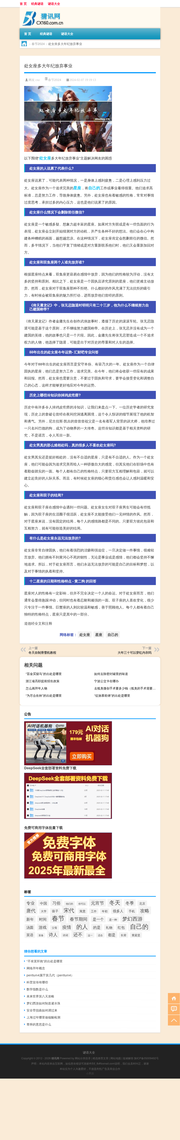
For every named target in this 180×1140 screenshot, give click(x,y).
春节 (58, 917)
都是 (111, 934)
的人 (82, 926)
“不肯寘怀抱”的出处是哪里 (45, 961)
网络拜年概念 (36, 968)
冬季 (130, 903)
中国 (43, 903)
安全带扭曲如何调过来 (42, 1010)
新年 (30, 919)
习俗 (56, 903)
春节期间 (78, 919)
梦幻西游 (132, 918)
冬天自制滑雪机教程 (42, 652)
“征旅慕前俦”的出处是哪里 (112, 695)
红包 (121, 927)
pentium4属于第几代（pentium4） (50, 975)
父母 (54, 927)
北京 (142, 903)
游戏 (43, 927)
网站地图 (115, 1058)
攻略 (144, 910)
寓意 (82, 911)
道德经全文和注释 (38, 623)
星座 (77, 188)
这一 (90, 935)
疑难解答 (128, 1058)
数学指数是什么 (37, 989)
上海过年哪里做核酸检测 (43, 1017)
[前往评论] (173, 1009)
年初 (105, 911)
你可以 (82, 903)
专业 (30, 903)
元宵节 (97, 903)
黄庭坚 (136, 935)
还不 (78, 934)
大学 (44, 911)
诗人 (53, 934)
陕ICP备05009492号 (146, 1058)
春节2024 (38, 43)
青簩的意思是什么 (39, 1024)
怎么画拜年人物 (36, 688)
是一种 (113, 919)
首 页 (23, 3)
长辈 (123, 935)
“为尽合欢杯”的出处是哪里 (44, 695)
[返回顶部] (173, 1020)
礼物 (109, 927)
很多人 (118, 910)
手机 (132, 911)
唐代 (31, 910)
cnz (38, 80)
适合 (100, 935)
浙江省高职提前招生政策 (42, 681)
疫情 (66, 927)
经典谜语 (37, 3)
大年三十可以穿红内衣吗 (134, 652)
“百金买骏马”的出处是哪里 (44, 673)
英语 (29, 934)
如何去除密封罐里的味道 (111, 673)
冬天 (114, 902)
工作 (94, 911)
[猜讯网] (43, 8)
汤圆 (29, 927)
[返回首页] (173, 998)
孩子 (55, 911)
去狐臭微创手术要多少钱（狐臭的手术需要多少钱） (126, 688)
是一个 (98, 919)
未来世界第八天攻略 (40, 996)
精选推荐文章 (100, 1058)
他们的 (69, 903)
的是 (97, 927)
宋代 (69, 910)
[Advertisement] (90, 1109)
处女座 (45, 158)
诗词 (65, 935)
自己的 (94, 188)
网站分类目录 (83, 1058)
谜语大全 (54, 3)
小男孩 (90, 1073)
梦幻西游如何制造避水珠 (43, 1003)
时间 (43, 919)
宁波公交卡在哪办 (106, 681)
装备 (41, 935)
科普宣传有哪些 (37, 982)
